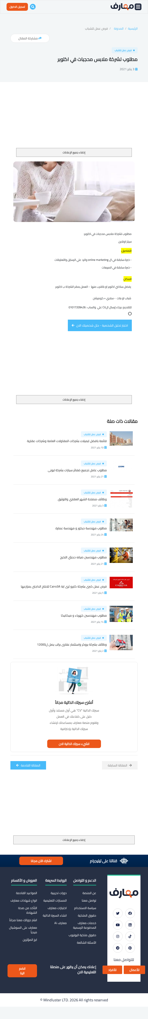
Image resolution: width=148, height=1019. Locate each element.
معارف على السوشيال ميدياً (23, 929)
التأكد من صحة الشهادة (27, 910)
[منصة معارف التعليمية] (122, 7)
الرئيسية (133, 28)
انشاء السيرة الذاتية (54, 915)
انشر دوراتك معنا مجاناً (23, 920)
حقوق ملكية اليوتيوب (82, 935)
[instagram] (118, 936)
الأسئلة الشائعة (86, 942)
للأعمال (134, 970)
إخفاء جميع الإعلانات (74, 152)
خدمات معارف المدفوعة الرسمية (84, 925)
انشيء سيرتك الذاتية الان (74, 744)
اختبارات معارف (57, 908)
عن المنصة (89, 893)
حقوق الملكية (87, 915)
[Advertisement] (74, 119)
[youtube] (118, 925)
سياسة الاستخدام (85, 908)
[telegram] (118, 948)
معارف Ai (60, 923)
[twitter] (118, 913)
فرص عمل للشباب (96, 28)
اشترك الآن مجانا (41, 861)
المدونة (119, 28)
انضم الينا (22, 971)
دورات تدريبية (58, 893)
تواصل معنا (89, 900)
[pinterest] (130, 948)
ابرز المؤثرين (30, 939)
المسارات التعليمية (54, 900)
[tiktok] (130, 936)
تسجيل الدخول (17, 6)
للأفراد (112, 970)
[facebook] (130, 913)
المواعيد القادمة (26, 893)
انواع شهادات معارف (23, 900)
